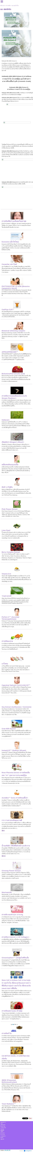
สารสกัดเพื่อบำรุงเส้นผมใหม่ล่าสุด (14, 221)
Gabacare (5, 420)
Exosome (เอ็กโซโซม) (10, 242)
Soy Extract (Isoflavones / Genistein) (16, 707)
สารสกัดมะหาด (7, 641)
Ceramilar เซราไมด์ (9, 264)
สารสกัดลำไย (7, 1033)
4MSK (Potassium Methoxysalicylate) (9, 1081)
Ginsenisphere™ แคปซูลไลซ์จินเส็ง (15, 958)
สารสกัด (8, 5)
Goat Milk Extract (9, 729)
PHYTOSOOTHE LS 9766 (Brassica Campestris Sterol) (16, 287)
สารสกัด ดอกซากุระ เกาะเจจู (12, 915)
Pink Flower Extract (10, 509)
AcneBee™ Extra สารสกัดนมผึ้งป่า (15, 798)
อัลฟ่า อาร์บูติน (7, 487)
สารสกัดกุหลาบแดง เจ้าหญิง (12, 1011)
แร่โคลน (5, 664)
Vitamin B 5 (6, 574)
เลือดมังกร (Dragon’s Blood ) (13, 442)
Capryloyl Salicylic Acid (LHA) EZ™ (16, 685)
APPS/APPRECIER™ (10, 352)
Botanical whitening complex (13, 331)
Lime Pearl (6, 530)
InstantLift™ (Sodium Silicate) (14, 750)
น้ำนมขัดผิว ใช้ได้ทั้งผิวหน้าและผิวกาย (16, 846)
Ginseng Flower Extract (11, 871)
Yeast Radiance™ (9, 1104)
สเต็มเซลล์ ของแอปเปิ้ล (10, 465)
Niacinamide (7, 892)
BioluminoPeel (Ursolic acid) (13, 374)
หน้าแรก (2, 5)
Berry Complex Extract (11, 552)
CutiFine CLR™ (8, 309)
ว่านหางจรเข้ (6, 596)
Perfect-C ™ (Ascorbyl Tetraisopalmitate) (10, 618)
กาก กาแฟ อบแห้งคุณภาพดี (12, 820)
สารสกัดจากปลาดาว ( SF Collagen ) (15, 937)
